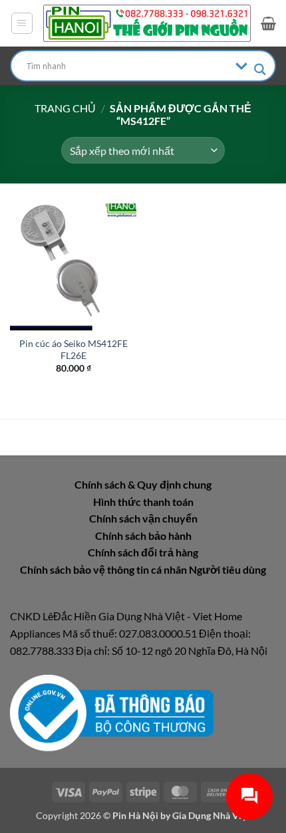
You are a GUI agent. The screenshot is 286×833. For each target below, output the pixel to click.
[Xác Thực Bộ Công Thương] (112, 711)
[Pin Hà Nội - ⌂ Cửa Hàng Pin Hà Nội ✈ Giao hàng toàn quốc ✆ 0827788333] (147, 23)
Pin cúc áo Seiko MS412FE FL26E (73, 349)
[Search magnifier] (260, 69)
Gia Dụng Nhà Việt (211, 815)
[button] (22, 23)
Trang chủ (65, 108)
